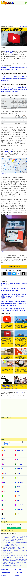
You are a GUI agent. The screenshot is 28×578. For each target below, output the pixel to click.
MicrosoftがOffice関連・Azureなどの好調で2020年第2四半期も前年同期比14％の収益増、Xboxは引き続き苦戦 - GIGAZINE (14, 303)
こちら (20, 533)
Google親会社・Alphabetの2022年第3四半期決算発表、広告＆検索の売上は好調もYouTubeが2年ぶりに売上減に (21, 370)
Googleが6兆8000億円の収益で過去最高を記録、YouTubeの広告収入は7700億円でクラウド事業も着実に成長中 (21, 326)
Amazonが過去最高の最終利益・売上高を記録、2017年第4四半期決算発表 (7, 357)
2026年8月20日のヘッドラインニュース (12, 554)
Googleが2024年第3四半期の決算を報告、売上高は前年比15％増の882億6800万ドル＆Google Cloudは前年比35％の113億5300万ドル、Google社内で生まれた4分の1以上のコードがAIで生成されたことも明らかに (21, 342)
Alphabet (12, 53)
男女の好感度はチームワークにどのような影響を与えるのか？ (20, 387)
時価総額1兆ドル (8, 51)
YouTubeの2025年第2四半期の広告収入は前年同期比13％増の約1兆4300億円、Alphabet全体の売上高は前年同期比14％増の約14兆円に (7, 341)
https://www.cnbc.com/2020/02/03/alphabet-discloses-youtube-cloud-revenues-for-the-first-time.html (14, 78)
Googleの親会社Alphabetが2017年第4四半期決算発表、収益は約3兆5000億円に (21, 357)
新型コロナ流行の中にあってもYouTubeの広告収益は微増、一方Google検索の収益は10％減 (7, 325)
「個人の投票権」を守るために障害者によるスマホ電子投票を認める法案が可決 (7, 387)
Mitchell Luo (5, 173)
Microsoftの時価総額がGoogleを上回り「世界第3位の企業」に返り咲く (7, 369)
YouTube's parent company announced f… (11, 397)
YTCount (4, 251)
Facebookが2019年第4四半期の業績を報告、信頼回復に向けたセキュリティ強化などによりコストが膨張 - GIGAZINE (13, 296)
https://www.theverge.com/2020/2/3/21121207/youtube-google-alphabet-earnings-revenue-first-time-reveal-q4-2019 (14, 89)
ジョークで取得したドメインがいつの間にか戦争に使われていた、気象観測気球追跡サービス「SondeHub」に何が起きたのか (15, 544)
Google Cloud (8, 151)
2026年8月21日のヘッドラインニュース (12, 565)
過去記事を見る (14, 527)
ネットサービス (23, 26)
